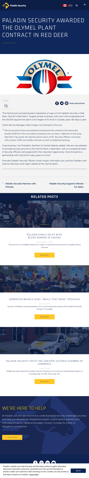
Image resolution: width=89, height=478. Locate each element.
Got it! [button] (78, 471)
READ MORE (44, 255)
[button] (85, 4)
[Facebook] (57, 103)
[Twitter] (61, 103)
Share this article (77, 103)
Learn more (34, 474)
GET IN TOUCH (12, 437)
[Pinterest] (66, 103)
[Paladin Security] (14, 5)
